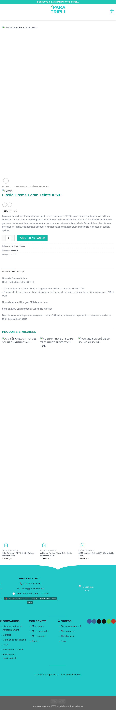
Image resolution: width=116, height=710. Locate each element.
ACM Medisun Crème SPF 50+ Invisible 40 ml (96, 554)
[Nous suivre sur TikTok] (99, 621)
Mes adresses (39, 636)
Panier (35, 641)
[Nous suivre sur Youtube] (113, 621)
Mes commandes (40, 631)
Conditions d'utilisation (14, 640)
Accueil (6, 187)
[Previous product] (9, 205)
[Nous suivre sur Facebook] (89, 621)
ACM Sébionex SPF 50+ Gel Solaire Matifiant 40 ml (18, 554)
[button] (4, 12)
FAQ (5, 644)
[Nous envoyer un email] (104, 621)
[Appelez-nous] (108, 621)
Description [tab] (8, 271)
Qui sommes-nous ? (71, 626)
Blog (63, 641)
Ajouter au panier (32, 238)
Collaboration (68, 636)
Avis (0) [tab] (20, 271)
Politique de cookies (13, 649)
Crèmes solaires (39, 187)
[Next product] (4, 205)
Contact (7, 635)
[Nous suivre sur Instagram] (94, 621)
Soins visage (20, 187)
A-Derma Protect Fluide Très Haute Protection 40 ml (56, 554)
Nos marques (67, 631)
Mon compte (38, 626)
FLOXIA (14, 250)
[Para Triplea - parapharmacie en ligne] (58, 12)
